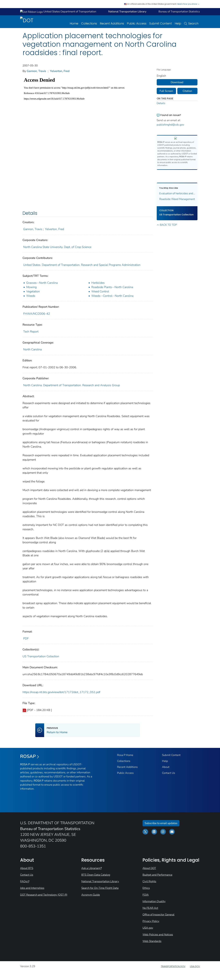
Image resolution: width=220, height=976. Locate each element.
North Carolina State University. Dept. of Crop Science (57, 247)
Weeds (30, 296)
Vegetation (33, 291)
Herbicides (98, 283)
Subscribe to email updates (161, 823)
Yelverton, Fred (60, 71)
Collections (89, 23)
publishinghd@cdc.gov (170, 124)
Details (161, 103)
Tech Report (30, 331)
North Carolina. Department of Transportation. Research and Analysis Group (71, 385)
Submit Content (160, 23)
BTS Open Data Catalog (95, 875)
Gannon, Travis (36, 71)
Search (193, 23)
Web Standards (152, 941)
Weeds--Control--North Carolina (112, 296)
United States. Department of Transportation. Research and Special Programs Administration (81, 265)
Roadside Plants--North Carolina (112, 287)
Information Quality (154, 901)
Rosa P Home (125, 755)
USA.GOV (195, 966)
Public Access (136, 23)
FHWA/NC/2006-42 (36, 314)
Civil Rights (149, 881)
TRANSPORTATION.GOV (173, 966)
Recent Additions (112, 23)
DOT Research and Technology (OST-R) (43, 895)
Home (74, 23)
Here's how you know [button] (187, 4)
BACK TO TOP (168, 225)
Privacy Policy (151, 921)
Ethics (146, 888)
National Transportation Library (100, 881)
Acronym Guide (90, 895)
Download (177, 82)
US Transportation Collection (41, 656)
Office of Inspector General (158, 914)
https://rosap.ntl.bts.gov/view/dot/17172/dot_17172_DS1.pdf (61, 692)
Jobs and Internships (32, 888)
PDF (26, 638)
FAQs (23, 881)
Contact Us (168, 773)
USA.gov (148, 928)
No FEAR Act (150, 908)
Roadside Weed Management (177, 199)
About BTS (26, 868)
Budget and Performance (157, 875)
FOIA (146, 895)
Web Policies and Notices (158, 934)
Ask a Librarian (90, 868)
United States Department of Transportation (69, 11)
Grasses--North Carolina (42, 283)
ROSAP (28, 756)
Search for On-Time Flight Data (100, 888)
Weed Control (100, 291)
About (165, 767)
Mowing (31, 287)
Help (178, 23)
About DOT (149, 868)
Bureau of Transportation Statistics (179, 11)
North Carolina (32, 349)
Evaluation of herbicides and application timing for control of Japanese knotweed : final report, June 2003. (177, 193)
